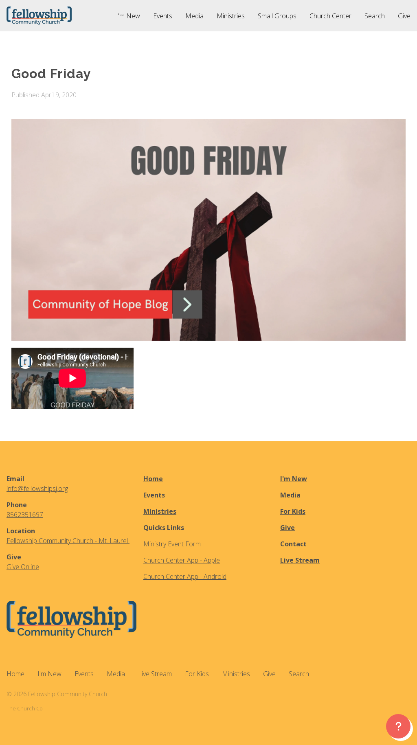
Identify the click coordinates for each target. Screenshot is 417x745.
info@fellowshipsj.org (37, 488)
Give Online (23, 566)
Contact (293, 543)
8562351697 (25, 514)
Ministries (159, 511)
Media (290, 495)
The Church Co (25, 708)
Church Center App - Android (184, 576)
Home (153, 478)
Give (287, 527)
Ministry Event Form (172, 543)
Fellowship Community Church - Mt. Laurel (68, 540)
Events (154, 495)
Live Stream (300, 560)
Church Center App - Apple (181, 560)
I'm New (293, 478)
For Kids (292, 511)
